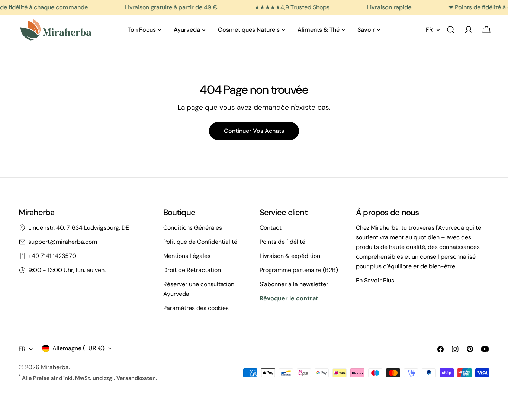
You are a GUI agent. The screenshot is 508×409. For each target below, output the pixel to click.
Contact (271, 227)
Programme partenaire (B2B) (299, 270)
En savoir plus (375, 280)
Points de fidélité (282, 242)
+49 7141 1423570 (52, 256)
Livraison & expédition (290, 256)
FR (429, 29)
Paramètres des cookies (196, 308)
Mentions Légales (186, 256)
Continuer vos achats (254, 131)
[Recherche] (450, 29)
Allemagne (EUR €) (78, 348)
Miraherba (55, 367)
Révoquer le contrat (289, 298)
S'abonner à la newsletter (294, 284)
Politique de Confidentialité (200, 242)
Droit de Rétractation (192, 270)
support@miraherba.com (62, 242)
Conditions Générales (192, 227)
